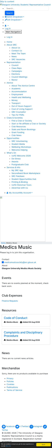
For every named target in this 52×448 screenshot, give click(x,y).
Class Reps (16, 68)
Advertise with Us (19, 188)
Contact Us (16, 50)
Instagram (38, 426)
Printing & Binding (19, 182)
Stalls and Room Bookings (23, 129)
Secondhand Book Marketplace (25, 173)
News (14, 56)
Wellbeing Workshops (21, 147)
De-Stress (16, 158)
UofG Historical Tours (21, 185)
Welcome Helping (19, 150)
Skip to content (7, 1)
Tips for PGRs (17, 115)
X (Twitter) (24, 426)
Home (3, 243)
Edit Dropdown (14, 19)
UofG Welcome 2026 (21, 155)
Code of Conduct (15, 318)
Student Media (18, 144)
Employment (17, 94)
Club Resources (18, 126)
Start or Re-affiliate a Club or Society (28, 123)
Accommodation (19, 91)
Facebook (10, 426)
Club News (16, 135)
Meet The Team (18, 53)
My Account (20, 192)
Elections (15, 74)
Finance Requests (10, 301)
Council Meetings (19, 77)
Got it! (43, 444)
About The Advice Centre (23, 85)
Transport (15, 103)
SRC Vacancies (18, 59)
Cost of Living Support (22, 109)
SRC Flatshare (17, 176)
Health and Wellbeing (21, 97)
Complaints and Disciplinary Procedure (23, 334)
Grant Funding (17, 132)
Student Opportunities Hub (23, 179)
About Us (15, 47)
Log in (8, 28)
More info (8, 446)
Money (14, 100)
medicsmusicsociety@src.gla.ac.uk (20, 262)
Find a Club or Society (21, 120)
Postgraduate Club (20, 164)
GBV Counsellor (18, 112)
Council (14, 65)
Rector (14, 80)
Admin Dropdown (15, 17)
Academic (16, 88)
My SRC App (17, 170)
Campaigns (16, 71)
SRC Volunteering (19, 141)
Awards (14, 161)
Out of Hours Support (21, 106)
